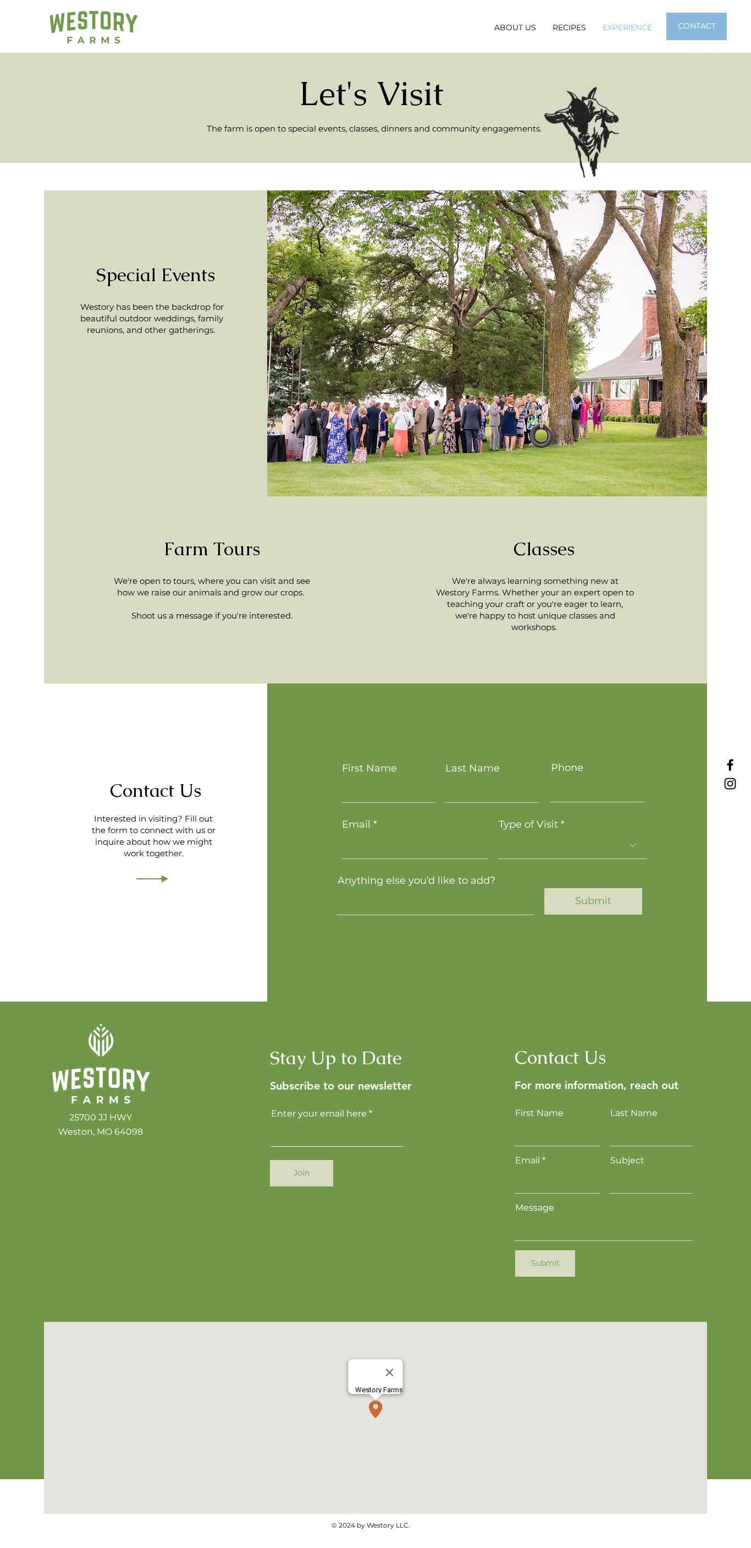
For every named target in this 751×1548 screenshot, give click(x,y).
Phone (567, 768)
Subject (627, 1160)
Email (356, 824)
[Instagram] (730, 783)
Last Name (472, 768)
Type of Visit (528, 824)
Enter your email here (319, 1113)
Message (534, 1208)
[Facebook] (730, 765)
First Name (369, 768)
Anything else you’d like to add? (416, 880)
